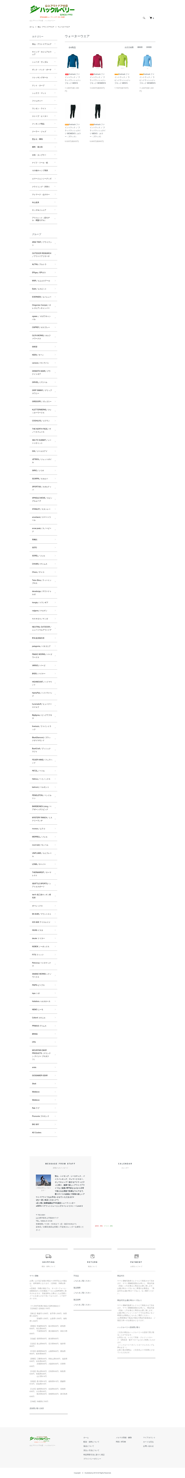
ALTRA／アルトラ (39, 264)
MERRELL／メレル (39, 836)
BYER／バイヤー (38, 673)
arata (34, 1067)
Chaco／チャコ (38, 572)
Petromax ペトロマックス (41, 964)
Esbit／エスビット (39, 288)
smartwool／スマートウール (41, 518)
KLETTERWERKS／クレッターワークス (41, 411)
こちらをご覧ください (82, 1280)
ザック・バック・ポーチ (41, 69)
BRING (35, 1034)
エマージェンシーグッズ (41, 178)
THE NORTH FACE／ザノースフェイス (41, 430)
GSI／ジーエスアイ (39, 451)
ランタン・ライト (39, 108)
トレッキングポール (40, 77)
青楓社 (34, 539)
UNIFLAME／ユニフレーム (42, 854)
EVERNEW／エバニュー (41, 297)
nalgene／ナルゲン (39, 610)
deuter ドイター (38, 938)
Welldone (36, 1091)
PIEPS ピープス (38, 985)
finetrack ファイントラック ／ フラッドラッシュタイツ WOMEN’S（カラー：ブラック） (73, 130)
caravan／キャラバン (40, 363)
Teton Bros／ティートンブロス (41, 581)
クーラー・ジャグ (39, 131)
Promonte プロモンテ (40, 1116)
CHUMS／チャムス (39, 564)
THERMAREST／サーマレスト (41, 874)
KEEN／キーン (38, 354)
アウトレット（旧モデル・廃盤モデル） (41, 218)
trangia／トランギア (40, 602)
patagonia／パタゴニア (41, 646)
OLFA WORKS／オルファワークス (41, 337)
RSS (117, 1441)
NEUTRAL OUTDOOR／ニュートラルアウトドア (42, 628)
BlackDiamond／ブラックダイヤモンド (41, 739)
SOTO (34, 547)
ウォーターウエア (64, 27)
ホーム (32, 27)
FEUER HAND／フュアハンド (42, 761)
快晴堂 (34, 346)
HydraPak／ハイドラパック (42, 694)
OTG (34, 1042)
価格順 (140, 47)
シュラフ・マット (39, 93)
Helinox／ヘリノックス (41, 779)
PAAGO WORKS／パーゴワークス (42, 655)
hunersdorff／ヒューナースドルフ (42, 705)
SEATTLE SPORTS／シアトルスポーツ (41, 885)
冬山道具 (35, 202)
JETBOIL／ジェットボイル (42, 460)
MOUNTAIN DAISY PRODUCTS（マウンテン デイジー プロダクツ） (41, 1054)
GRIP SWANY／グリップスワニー (42, 391)
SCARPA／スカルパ (40, 478)
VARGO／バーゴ (38, 665)
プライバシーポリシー (92, 1458)
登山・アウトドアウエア (46, 27)
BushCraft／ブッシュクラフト (41, 750)
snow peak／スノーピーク (41, 529)
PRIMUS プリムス (39, 1025)
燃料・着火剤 (37, 147)
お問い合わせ (148, 1446)
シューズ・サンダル (40, 62)
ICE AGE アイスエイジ (41, 922)
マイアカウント (149, 1437)
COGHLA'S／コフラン (41, 420)
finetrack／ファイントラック (41, 727)
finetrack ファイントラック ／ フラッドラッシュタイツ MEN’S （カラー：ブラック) (98, 130)
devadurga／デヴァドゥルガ (41, 592)
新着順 (149, 47)
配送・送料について (91, 1441)
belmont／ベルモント (40, 787)
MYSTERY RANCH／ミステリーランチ (42, 819)
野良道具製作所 (38, 638)
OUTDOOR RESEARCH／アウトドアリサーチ (41, 254)
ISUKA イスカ (37, 930)
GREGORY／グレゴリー (41, 401)
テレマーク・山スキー (41, 194)
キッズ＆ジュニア (39, 210)
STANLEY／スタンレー (41, 509)
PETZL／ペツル (38, 770)
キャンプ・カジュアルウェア (41, 52)
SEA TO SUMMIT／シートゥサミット (41, 441)
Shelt (34, 1083)
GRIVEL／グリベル (39, 382)
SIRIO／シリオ (38, 470)
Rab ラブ (35, 1108)
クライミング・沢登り (41, 186)
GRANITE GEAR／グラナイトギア (41, 372)
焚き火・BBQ (37, 139)
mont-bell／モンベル (40, 845)
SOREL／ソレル (38, 555)
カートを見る (148, 1441)
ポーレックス (37, 905)
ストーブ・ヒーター (40, 116)
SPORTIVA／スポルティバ (41, 488)
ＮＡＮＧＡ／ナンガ (40, 618)
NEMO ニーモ (37, 1009)
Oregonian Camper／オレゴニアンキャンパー (41, 306)
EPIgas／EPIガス (39, 272)
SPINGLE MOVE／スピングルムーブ (42, 499)
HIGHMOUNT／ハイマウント (42, 683)
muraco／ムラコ (38, 828)
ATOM (123, 1441)
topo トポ (36, 993)
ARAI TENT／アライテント (42, 243)
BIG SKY (35, 1124)
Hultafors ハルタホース (41, 1001)
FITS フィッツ (38, 954)
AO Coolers (36, 1132)
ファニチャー (37, 100)
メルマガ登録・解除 (124, 1437)
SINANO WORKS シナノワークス (41, 975)
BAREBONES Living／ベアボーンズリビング (41, 808)
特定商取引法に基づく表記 (94, 1454)
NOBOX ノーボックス (40, 946)
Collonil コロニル (38, 1017)
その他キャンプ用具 (40, 170)
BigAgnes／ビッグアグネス (42, 716)
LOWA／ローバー (39, 864)
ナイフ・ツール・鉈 (40, 162)
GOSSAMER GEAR (40, 1075)
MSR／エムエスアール (41, 280)
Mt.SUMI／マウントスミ (41, 914)
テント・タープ (38, 85)
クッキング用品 (38, 123)
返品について (88, 1446)
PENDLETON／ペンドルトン (41, 796)
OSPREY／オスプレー (41, 327)
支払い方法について (91, 1450)
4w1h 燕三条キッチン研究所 (41, 896)
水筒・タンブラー (39, 155)
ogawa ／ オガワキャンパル (41, 317)
